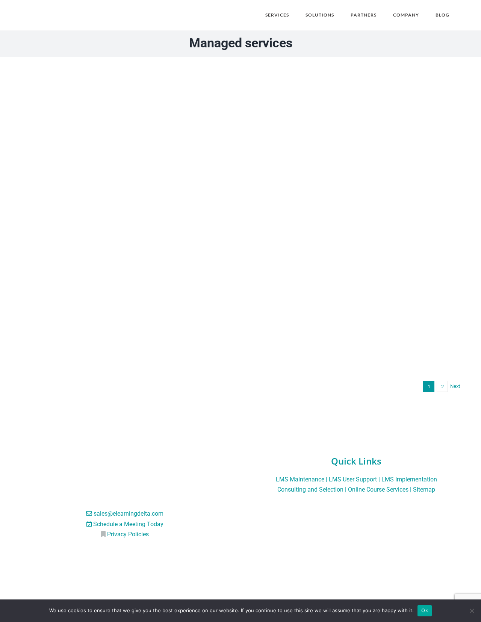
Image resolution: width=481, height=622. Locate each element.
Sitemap (424, 489)
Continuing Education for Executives (126, 364)
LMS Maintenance (300, 479)
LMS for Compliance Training (355, 364)
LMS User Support (353, 479)
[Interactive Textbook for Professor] (126, 73)
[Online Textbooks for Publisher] (355, 73)
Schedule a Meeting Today (128, 524)
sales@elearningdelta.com (128, 513)
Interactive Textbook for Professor (126, 205)
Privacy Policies (128, 534)
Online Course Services (378, 489)
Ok (424, 610)
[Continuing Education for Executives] (126, 231)
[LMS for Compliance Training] (355, 231)
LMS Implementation (409, 479)
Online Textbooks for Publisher (355, 205)
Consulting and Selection (310, 489)
